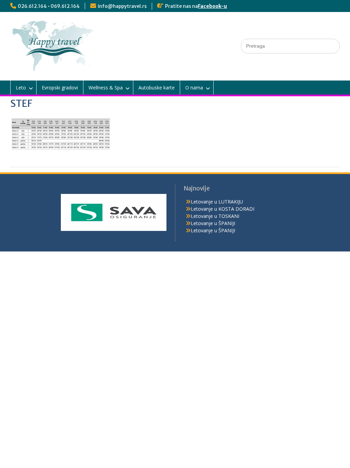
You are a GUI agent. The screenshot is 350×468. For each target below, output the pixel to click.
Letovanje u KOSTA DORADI (222, 209)
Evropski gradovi (60, 87)
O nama (194, 87)
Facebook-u (212, 6)
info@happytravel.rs (122, 6)
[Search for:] (290, 45)
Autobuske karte (156, 87)
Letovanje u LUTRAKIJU (217, 201)
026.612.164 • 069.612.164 (49, 6)
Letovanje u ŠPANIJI (213, 223)
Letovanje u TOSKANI (215, 216)
